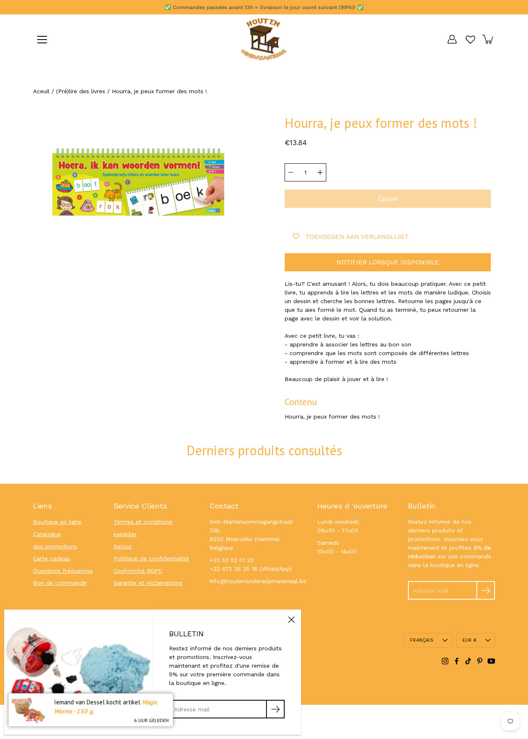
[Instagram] (445, 661)
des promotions (55, 546)
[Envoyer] (485, 590)
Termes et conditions (142, 521)
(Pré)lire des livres (80, 91)
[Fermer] (291, 619)
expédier (125, 534)
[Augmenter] (320, 172)
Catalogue (47, 534)
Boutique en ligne (57, 521)
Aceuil (41, 91)
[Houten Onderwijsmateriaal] (264, 39)
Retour (122, 546)
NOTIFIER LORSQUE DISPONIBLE (388, 262)
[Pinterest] (479, 661)
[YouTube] (491, 661)
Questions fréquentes (63, 570)
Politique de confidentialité (151, 558)
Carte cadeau (51, 558)
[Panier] (488, 39)
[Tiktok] (468, 661)
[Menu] (42, 39)
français (422, 640)
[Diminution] (291, 172)
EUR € (469, 640)
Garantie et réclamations (147, 582)
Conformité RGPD (138, 570)
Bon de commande (60, 582)
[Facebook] (456, 661)
